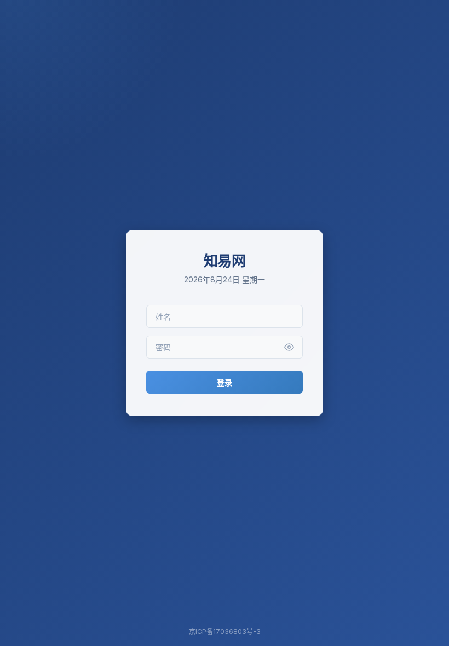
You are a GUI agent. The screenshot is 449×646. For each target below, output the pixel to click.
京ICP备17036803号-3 (225, 631)
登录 (224, 382)
